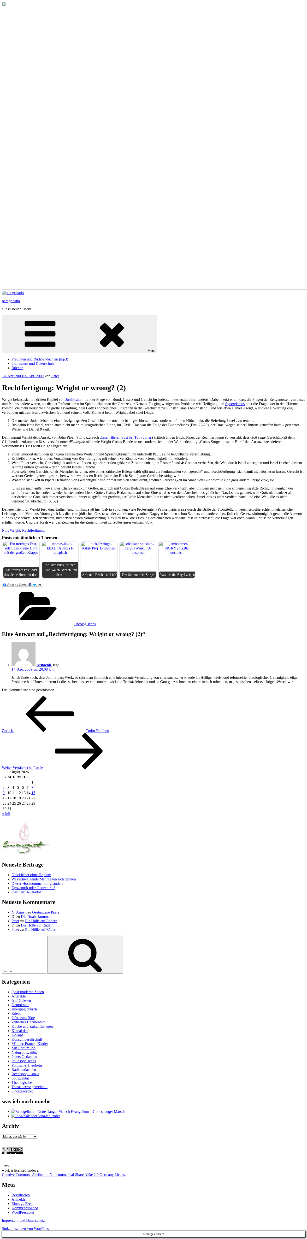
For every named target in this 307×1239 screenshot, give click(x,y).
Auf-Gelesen (21, 1000)
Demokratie (20, 1005)
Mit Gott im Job (23, 1048)
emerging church (24, 1009)
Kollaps (17, 1035)
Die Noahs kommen (36, 916)
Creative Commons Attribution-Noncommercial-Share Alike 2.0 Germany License (64, 1175)
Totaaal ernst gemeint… (29, 1087)
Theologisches (85, 624)
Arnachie (44, 665)
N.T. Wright (11, 530)
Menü (151, 351)
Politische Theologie (27, 1065)
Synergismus (235, 404)
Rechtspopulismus (25, 1074)
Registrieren (21, 1195)
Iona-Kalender (48, 1116)
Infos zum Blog (23, 1018)
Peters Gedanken (24, 1057)
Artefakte (19, 996)
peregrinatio (11, 301)
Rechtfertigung (33, 530)
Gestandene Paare (45, 912)
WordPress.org (23, 1212)
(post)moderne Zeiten (28, 992)
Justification (74, 399)
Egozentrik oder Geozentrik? (33, 888)
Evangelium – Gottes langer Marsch (97, 1111)
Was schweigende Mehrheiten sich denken (44, 879)
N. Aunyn (19, 912)
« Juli (6, 814)
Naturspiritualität (24, 1052)
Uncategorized (23, 1091)
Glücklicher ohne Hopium (31, 875)
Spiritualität (20, 1078)
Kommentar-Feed (25, 1208)
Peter (55, 376)
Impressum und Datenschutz (33, 363)
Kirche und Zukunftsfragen (32, 1026)
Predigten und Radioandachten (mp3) (40, 359)
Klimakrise (20, 1031)
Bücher (17, 368)
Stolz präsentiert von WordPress (26, 1229)
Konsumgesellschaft (27, 1039)
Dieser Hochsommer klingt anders (37, 883)
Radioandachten (24, 1070)
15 (33, 793)
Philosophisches (24, 1061)
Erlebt (16, 1013)
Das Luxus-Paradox (27, 892)
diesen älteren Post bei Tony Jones (126, 437)
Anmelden (19, 1199)
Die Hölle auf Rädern (41, 921)
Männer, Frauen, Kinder (30, 1044)
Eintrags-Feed (22, 1204)
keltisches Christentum (29, 1022)
